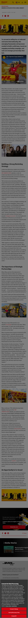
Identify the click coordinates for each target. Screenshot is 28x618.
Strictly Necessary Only (14, 612)
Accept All (14, 616)
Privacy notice (8, 606)
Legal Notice (14, 606)
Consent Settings (14, 609)
